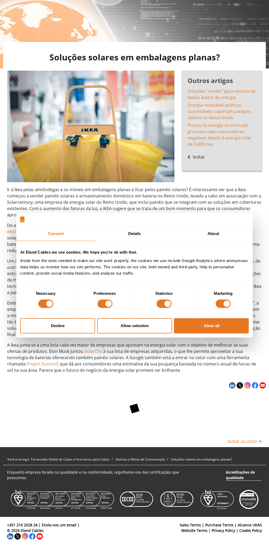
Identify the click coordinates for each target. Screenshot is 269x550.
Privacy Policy (223, 530)
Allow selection (135, 325)
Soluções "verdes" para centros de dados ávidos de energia (222, 94)
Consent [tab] (56, 233)
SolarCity (93, 351)
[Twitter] (239, 385)
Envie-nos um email (59, 524)
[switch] (104, 304)
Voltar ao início (242, 441)
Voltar (198, 157)
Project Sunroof (42, 364)
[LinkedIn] (231, 385)
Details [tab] (134, 233)
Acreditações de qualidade (240, 475)
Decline (58, 325)
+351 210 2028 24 (22, 524)
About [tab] (213, 233)
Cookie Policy (250, 530)
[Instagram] (247, 385)
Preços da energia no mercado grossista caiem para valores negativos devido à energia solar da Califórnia (220, 134)
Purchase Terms (219, 524)
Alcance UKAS (250, 524)
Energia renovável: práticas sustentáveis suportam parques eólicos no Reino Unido (219, 111)
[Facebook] (254, 385)
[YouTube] (262, 385)
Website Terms (194, 530)
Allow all (211, 325)
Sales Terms (190, 524)
